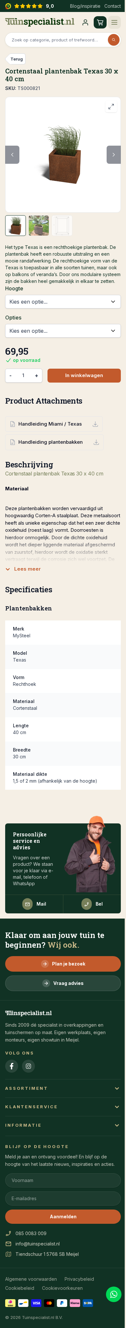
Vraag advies (68, 983)
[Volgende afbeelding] (114, 155)
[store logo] (39, 22)
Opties (13, 317)
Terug (16, 58)
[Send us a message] (113, 1294)
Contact (112, 6)
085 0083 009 (31, 1233)
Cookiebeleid (19, 1288)
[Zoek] (114, 40)
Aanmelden (63, 1216)
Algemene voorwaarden (31, 1279)
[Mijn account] (85, 22)
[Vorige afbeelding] (12, 155)
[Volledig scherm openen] (111, 106)
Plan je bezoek (68, 963)
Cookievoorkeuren (62, 1288)
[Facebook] (11, 1066)
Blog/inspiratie (85, 6)
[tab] (15, 225)
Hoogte (14, 288)
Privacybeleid (79, 1279)
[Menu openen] (114, 22)
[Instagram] (28, 1066)
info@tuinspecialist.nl (38, 1243)
